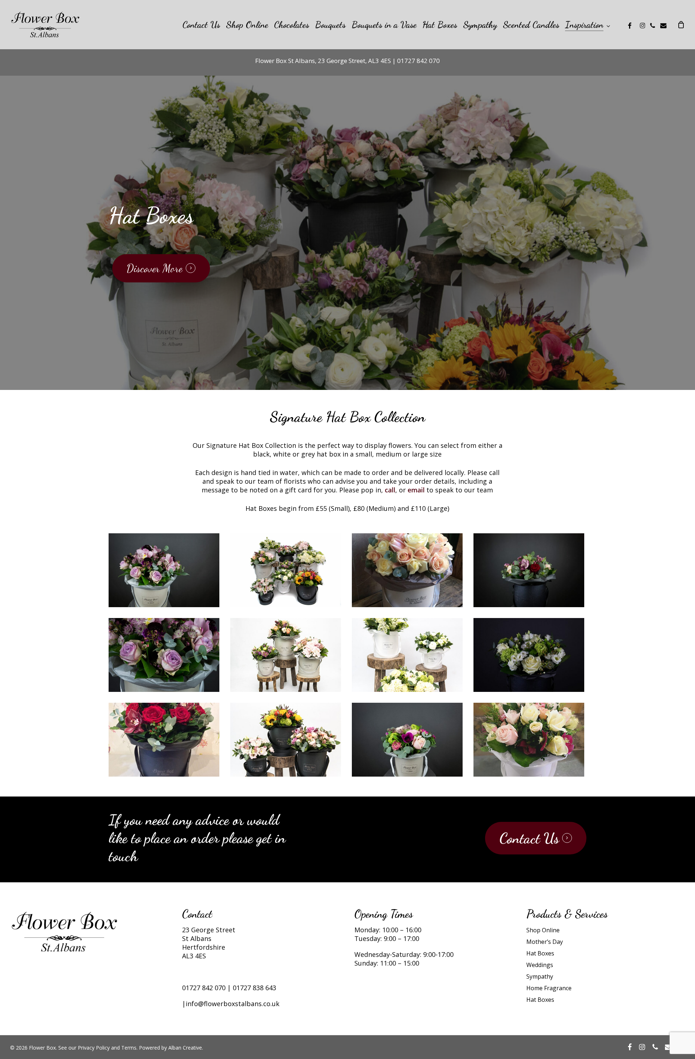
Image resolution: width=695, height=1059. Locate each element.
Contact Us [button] (529, 838)
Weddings (539, 965)
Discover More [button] (154, 268)
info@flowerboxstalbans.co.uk (232, 1003)
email (416, 490)
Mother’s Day (544, 942)
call (390, 490)
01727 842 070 (204, 987)
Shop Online (543, 930)
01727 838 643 (254, 987)
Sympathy (539, 976)
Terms (128, 1047)
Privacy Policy (94, 1047)
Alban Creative (185, 1047)
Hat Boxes (540, 953)
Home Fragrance (549, 988)
